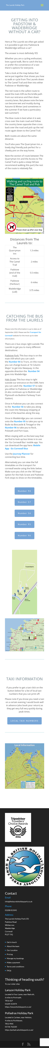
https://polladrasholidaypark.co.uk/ (19, 1030)
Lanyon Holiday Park (18, 990)
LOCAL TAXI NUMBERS (24, 721)
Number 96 (10, 427)
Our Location (12, 950)
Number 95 (19, 421)
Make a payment (13, 962)
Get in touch (12, 942)
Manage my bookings (15, 958)
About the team (13, 946)
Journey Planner (21, 453)
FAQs (9, 970)
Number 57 (24, 502)
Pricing (10, 954)
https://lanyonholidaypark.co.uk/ (18, 1007)
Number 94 (14, 361)
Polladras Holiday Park (19, 1013)
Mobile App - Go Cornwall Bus (22, 447)
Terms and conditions (15, 966)
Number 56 (17, 406)
